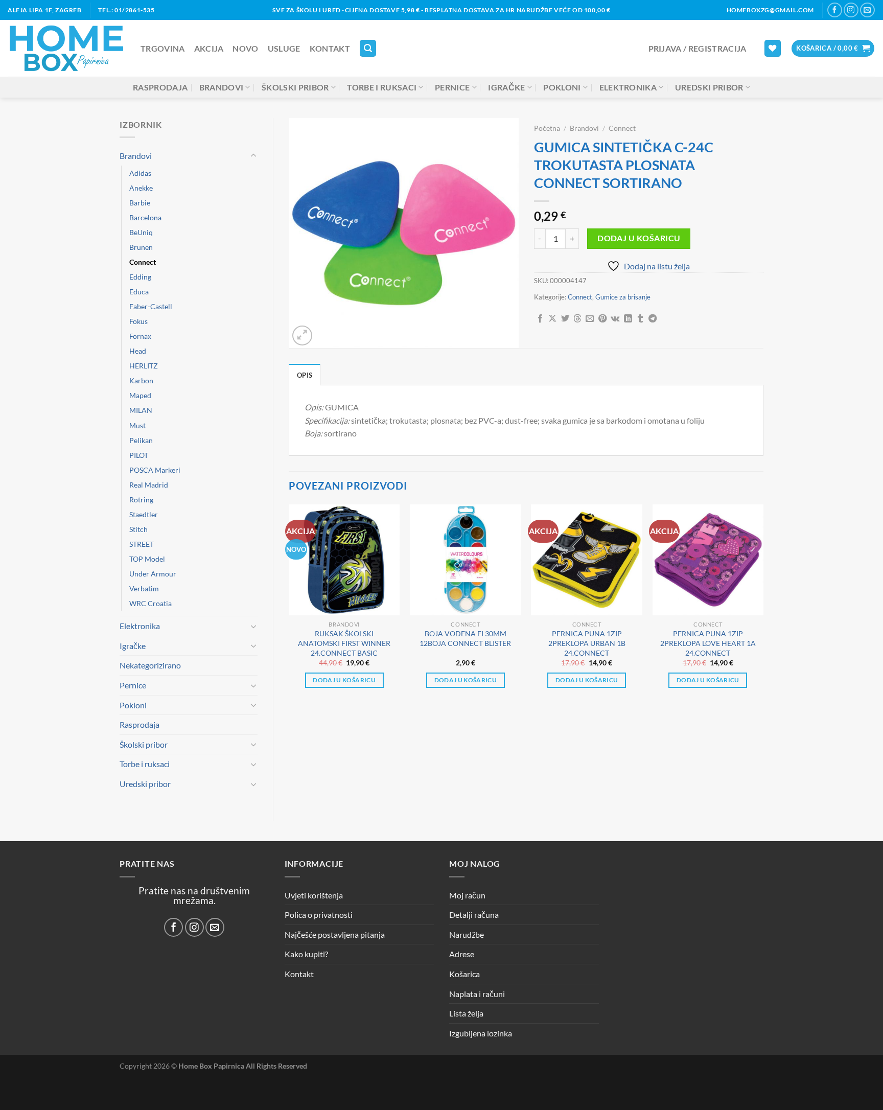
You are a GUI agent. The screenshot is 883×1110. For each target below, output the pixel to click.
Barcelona (145, 217)
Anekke (141, 187)
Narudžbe (466, 934)
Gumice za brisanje (622, 297)
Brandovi (221, 87)
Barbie (139, 202)
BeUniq (141, 232)
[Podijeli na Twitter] (565, 318)
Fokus (138, 321)
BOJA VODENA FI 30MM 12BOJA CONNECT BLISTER (465, 638)
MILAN (140, 410)
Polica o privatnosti (319, 914)
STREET (141, 544)
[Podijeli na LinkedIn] (628, 318)
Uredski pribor (709, 87)
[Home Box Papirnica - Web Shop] (66, 48)
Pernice (452, 87)
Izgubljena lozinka (480, 1033)
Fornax (140, 336)
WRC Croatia (150, 603)
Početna (547, 128)
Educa (139, 291)
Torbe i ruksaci (381, 87)
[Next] (763, 605)
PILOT (138, 455)
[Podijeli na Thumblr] (640, 318)
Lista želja (466, 1013)
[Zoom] (302, 335)
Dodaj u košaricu (638, 238)
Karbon (141, 380)
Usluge (284, 48)
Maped (140, 395)
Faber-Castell (150, 306)
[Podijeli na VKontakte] (615, 318)
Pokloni (561, 87)
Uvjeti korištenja (314, 895)
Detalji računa (474, 914)
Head (137, 350)
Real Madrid (148, 484)
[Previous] (289, 605)
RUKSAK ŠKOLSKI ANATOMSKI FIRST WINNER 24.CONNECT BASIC (344, 643)
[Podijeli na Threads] (577, 318)
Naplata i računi (477, 994)
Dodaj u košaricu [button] (344, 680)
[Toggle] (253, 156)
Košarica (464, 974)
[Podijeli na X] (552, 318)
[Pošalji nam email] (867, 10)
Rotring (141, 499)
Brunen (141, 247)
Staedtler (143, 514)
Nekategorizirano (150, 665)
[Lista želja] (772, 48)
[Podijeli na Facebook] (540, 318)
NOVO (245, 48)
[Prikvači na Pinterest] (602, 318)
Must (137, 425)
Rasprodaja (160, 87)
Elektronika (628, 87)
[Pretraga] (368, 48)
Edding (140, 276)
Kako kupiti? (306, 954)
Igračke (506, 87)
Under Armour (152, 573)
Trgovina (163, 48)
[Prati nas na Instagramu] (851, 10)
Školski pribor (295, 87)
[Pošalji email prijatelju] (590, 318)
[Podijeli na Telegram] (652, 318)
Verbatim (144, 588)
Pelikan (141, 440)
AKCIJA (209, 48)
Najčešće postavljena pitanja (335, 934)
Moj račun (467, 895)
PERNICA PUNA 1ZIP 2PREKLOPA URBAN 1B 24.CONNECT (586, 643)
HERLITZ (143, 365)
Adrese (461, 954)
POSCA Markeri (154, 470)
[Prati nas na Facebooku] (834, 10)
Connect (142, 262)
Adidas (140, 173)
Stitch (138, 529)
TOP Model (147, 558)
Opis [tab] (304, 375)
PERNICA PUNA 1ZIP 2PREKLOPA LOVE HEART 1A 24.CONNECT (708, 643)
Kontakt (330, 48)
